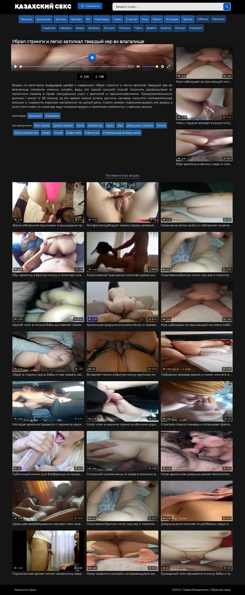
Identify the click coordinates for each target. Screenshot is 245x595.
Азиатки (166, 28)
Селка (161, 125)
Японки (180, 28)
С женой (131, 19)
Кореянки (195, 28)
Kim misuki (42, 125)
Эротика (60, 19)
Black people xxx (26, 132)
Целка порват (63, 125)
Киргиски (92, 132)
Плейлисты (92, 6)
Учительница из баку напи (121, 132)
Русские (109, 28)
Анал (145, 19)
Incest (58, 132)
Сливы (117, 19)
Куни (80, 125)
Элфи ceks (73, 132)
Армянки (94, 28)
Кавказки (66, 28)
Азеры (80, 28)
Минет (157, 19)
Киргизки (218, 19)
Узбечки (202, 19)
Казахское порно (25, 589)
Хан (120, 125)
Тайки (138, 28)
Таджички (49, 28)
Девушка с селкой (140, 125)
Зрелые (188, 19)
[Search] (226, 6)
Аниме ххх (95, 125)
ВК (88, 19)
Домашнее (44, 19)
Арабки (151, 28)
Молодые (172, 19)
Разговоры (102, 19)
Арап (110, 125)
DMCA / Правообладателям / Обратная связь (201, 589)
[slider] (73, 66)
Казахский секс (43, 6)
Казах (46, 132)
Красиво (76, 19)
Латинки (124, 28)
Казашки (26, 19)
